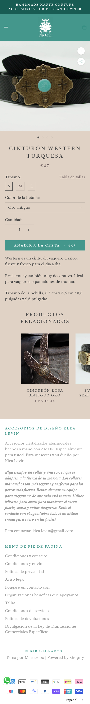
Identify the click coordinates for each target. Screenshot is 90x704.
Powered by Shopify (65, 657)
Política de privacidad (24, 572)
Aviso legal (14, 579)
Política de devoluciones (27, 619)
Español (71, 700)
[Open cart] (84, 27)
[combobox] (75, 700)
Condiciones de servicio (27, 611)
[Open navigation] (6, 27)
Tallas (10, 603)
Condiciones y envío (23, 564)
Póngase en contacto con (27, 587)
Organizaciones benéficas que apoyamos (41, 595)
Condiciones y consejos (26, 556)
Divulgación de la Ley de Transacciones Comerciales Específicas (41, 629)
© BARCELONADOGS (45, 651)
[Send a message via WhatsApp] (7, 680)
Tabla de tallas (72, 177)
